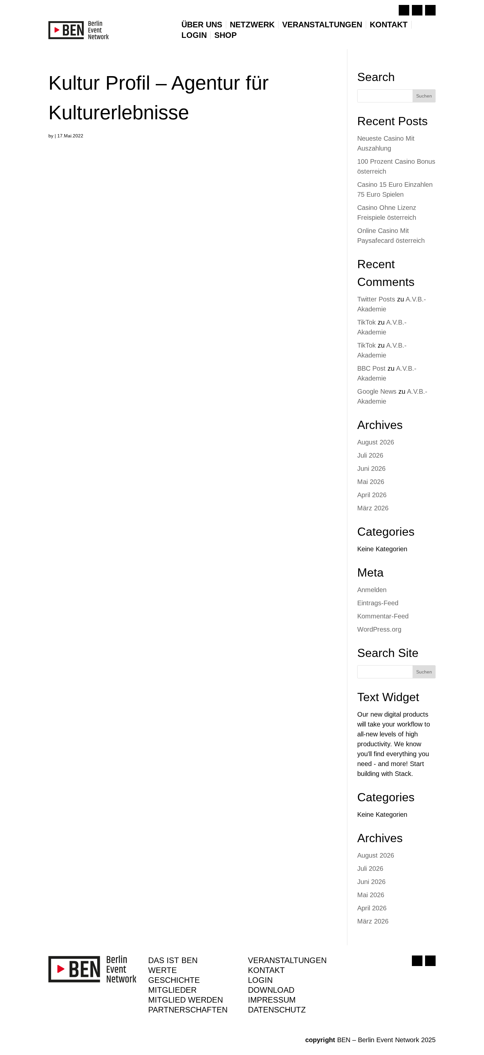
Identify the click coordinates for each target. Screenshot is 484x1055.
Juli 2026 (370, 455)
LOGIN (194, 35)
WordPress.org (379, 629)
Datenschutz (277, 1011)
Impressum (272, 1001)
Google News (376, 391)
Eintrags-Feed (377, 603)
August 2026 (375, 442)
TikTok (366, 322)
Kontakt (389, 25)
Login (260, 981)
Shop (225, 35)
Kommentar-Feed (383, 616)
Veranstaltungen (322, 25)
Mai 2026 (370, 481)
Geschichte (174, 981)
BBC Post (371, 368)
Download (271, 991)
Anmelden (372, 589)
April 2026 (372, 495)
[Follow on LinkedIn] (430, 10)
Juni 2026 (371, 468)
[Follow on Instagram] (417, 10)
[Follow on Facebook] (404, 10)
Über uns (201, 25)
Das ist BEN (173, 961)
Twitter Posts (376, 299)
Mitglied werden (185, 1001)
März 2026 (373, 508)
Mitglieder (172, 991)
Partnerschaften (188, 1011)
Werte (162, 971)
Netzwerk (252, 25)
